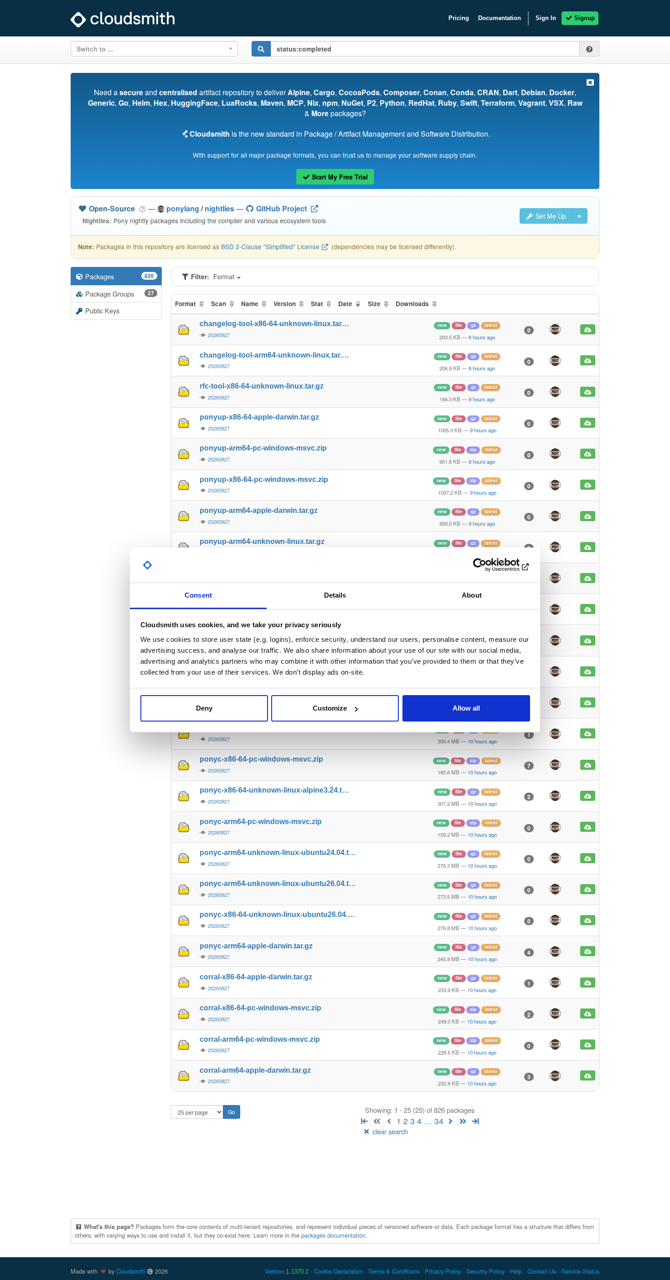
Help (516, 1271)
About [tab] (472, 595)
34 (438, 1120)
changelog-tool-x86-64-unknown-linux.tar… (274, 324)
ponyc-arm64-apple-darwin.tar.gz (256, 946)
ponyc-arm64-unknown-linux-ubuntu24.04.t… (278, 852)
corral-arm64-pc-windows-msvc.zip (260, 1039)
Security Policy (485, 1271)
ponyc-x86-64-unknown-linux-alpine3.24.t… (274, 790)
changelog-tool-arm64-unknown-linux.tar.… (274, 355)
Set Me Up (550, 215)
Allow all (466, 708)
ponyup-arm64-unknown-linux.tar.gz (262, 541)
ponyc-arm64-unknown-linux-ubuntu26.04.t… (278, 883)
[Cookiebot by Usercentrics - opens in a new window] (490, 565)
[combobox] (154, 48)
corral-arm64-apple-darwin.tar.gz (255, 1070)
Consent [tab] (198, 595)
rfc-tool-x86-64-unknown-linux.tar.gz (262, 386)
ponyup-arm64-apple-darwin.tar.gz (259, 510)
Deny (204, 708)
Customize (330, 708)
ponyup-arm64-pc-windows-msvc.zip (263, 448)
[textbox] (152, 48)
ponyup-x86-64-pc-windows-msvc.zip (264, 479)
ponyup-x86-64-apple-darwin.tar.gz (259, 417)
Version (287, 1271)
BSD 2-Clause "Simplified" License (270, 246)
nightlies (219, 208)
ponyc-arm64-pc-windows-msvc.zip (261, 821)
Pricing (458, 18)
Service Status (580, 1271)
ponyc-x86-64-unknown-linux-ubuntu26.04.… (277, 914)
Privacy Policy (443, 1271)
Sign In (546, 18)
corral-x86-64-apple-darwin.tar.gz (256, 977)
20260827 (219, 334)
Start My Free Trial (339, 176)
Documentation (499, 18)
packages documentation (333, 1235)
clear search (389, 1131)
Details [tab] (335, 595)
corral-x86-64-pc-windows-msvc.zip (260, 1008)
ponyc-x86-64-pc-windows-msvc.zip (261, 759)
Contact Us (541, 1271)
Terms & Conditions (393, 1271)
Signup (583, 18)
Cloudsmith (130, 1271)
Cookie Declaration (338, 1271)
